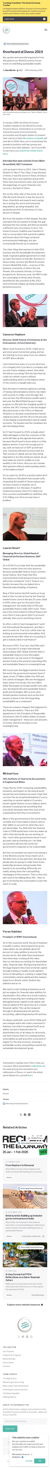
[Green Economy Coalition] (6, 30)
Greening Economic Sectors (15, 1390)
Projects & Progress (12, 1355)
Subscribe (10, 1429)
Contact (6, 1366)
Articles (6, 1094)
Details (29, 1461)
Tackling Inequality (11, 1393)
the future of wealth (33, 138)
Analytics (16, 1457)
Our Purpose (8, 1351)
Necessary (21, 1454)
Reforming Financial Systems (17, 1104)
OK (39, 1461)
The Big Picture (10, 1378)
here (30, 1075)
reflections (36, 1066)
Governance (8, 1362)
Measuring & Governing (13, 1382)
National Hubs (9, 1359)
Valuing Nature (9, 1397)
